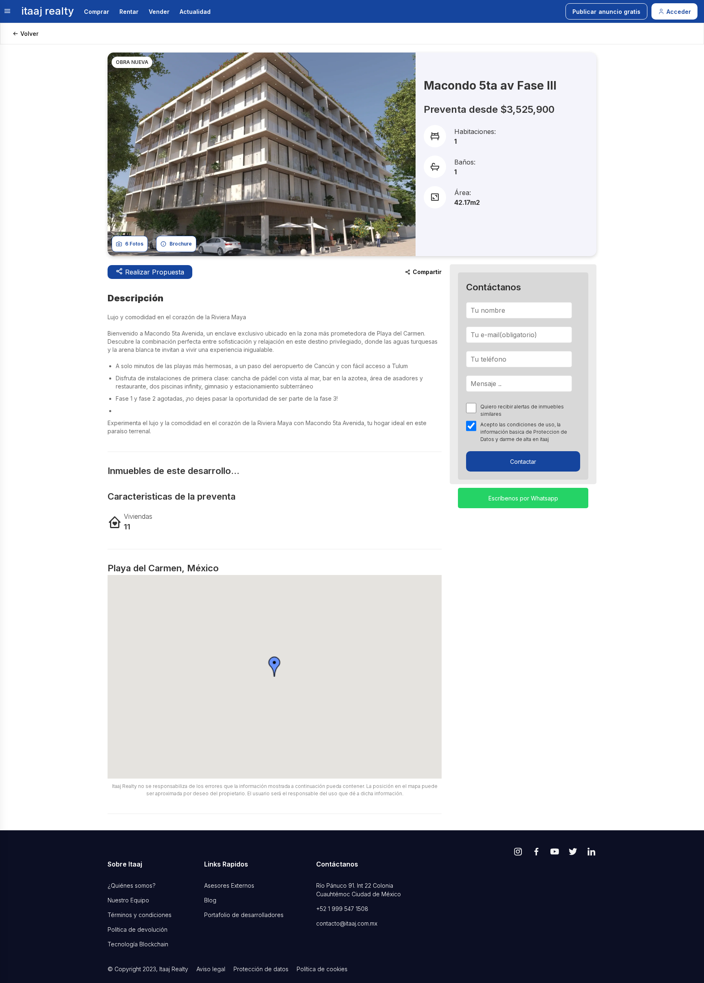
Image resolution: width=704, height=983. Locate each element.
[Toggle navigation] (7, 11)
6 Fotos (134, 244)
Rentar (129, 11)
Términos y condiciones (140, 914)
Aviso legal (210, 968)
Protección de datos (260, 968)
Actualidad (195, 11)
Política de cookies (322, 968)
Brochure (180, 244)
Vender (159, 11)
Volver (29, 33)
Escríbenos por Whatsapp (523, 498)
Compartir (427, 271)
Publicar (606, 11)
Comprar (96, 11)
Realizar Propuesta (153, 272)
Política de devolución (137, 929)
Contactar (523, 461)
